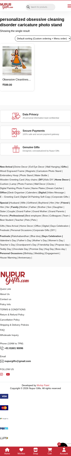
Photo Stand (26, 175)
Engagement (52, 253)
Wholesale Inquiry (9, 335)
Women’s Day (56, 240)
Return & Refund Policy (12, 314)
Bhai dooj (35, 236)
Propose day (62, 244)
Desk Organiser (16, 192)
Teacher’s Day (7, 244)
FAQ (2, 330)
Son (49, 207)
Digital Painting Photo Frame (15, 188)
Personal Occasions (21, 230)
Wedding (39, 253)
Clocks (50, 184)
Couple (11, 211)
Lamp (13, 184)
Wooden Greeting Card (12, 179)
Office (3, 192)
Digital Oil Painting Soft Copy (36, 196)
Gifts (64, 166)
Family (15, 207)
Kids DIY (48, 179)
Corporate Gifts (60, 196)
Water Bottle (41, 175)
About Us (5, 294)
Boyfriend (43, 202)
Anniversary (24, 257)
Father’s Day (24, 240)
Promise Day (36, 249)
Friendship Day (46, 244)
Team (66, 215)
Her (58, 202)
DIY (41, 179)
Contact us (5, 299)
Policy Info (5, 304)
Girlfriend (32, 202)
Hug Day (49, 249)
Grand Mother (40, 211)
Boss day (60, 249)
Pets (27, 220)
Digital (42, 192)
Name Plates (38, 188)
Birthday (28, 253)
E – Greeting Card (9, 196)
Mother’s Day (40, 240)
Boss (45, 215)
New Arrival (6, 166)
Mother (24, 207)
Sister (3, 211)
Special (4, 202)
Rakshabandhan (20, 236)
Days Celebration (60, 226)
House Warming (8, 257)
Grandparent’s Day (26, 244)
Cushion (4, 184)
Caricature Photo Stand (49, 171)
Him (52, 202)
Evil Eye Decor (36, 166)
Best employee (33, 215)
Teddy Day (5, 249)
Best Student (6, 220)
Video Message (56, 192)
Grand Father (24, 211)
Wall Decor (40, 184)
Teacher (19, 220)
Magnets (30, 171)
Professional (17, 215)
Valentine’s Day (8, 240)
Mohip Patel (43, 385)
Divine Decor (21, 166)
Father (32, 207)
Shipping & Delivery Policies (14, 324)
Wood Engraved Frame (12, 171)
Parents (4, 215)
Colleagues (55, 215)
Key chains (31, 179)
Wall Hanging (53, 166)
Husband (14, 202)
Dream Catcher (55, 188)
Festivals (4, 230)
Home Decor (62, 179)
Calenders (31, 192)
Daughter (58, 207)
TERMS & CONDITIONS (12, 309)
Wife (23, 202)
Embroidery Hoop (9, 175)
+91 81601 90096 (13, 348)
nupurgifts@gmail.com (17, 361)
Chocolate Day (20, 249)
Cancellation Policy (10, 319)
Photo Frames (25, 184)
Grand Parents (56, 211)
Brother (42, 207)
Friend (65, 202)
